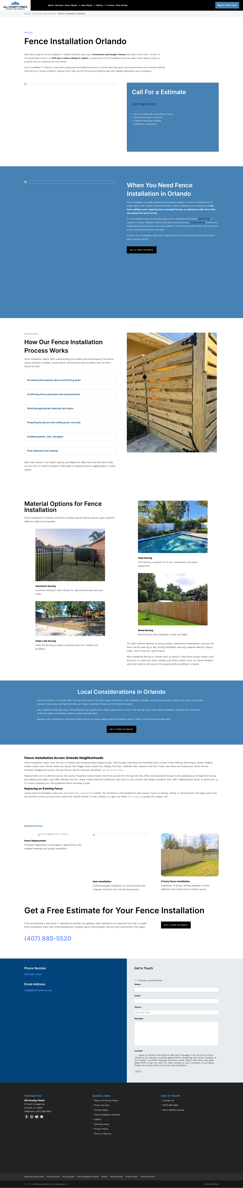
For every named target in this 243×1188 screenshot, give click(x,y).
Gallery (99, 5)
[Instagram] (31, 1117)
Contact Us (168, 1100)
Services (59, 5)
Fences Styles (101, 1110)
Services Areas (101, 1124)
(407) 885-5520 (228, 5)
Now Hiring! (121, 5)
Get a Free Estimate (142, 250)
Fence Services (101, 1105)
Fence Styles (71, 5)
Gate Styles (86, 5)
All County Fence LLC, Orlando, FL (50, 1184)
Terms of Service (102, 1133)
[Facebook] (26, 1117)
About (51, 5)
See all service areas (112, 770)
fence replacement (83, 793)
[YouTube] (36, 1117)
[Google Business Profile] (41, 1117)
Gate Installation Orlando (107, 1114)
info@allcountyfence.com (38, 990)
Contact (111, 5)
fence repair (134, 796)
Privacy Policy (101, 1129)
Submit (138, 1071)
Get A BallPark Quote (173, 1110)
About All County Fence (106, 1100)
